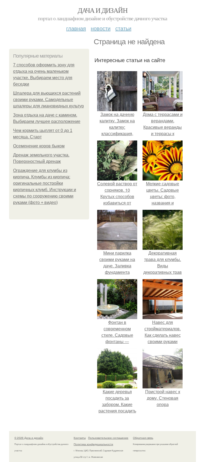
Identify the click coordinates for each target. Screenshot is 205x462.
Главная (76, 28)
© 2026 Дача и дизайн (28, 438)
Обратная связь (143, 438)
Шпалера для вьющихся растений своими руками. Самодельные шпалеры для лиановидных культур (48, 99)
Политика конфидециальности (93, 444)
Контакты (80, 438)
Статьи (123, 28)
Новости (101, 28)
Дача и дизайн (102, 10)
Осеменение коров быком (39, 146)
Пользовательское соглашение (108, 438)
